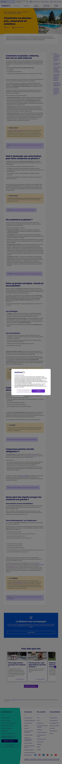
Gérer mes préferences (23, 390)
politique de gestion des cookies (25, 385)
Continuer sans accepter (18, 396)
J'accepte (38, 390)
